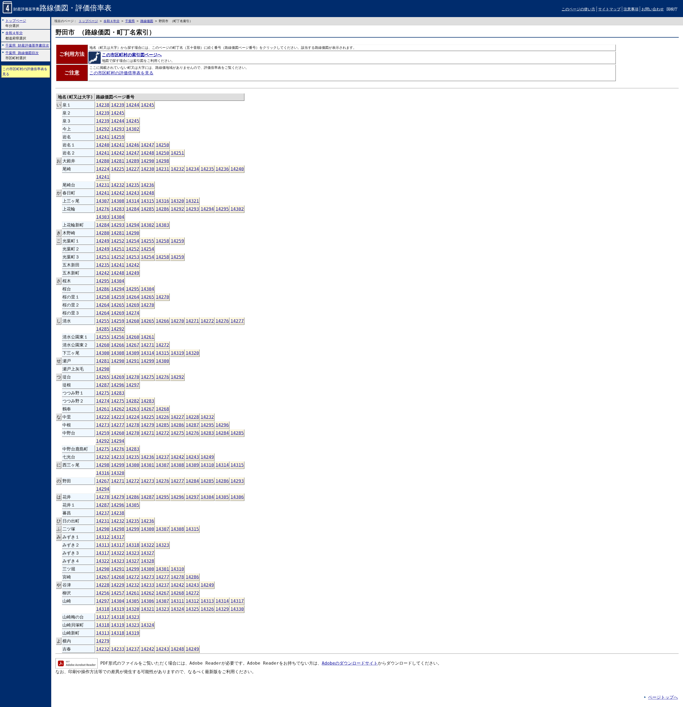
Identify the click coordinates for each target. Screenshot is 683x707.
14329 (222, 609)
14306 (237, 497)
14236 (222, 168)
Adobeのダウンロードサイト (350, 663)
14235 (207, 168)
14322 (147, 545)
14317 (117, 537)
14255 (147, 240)
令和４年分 (112, 21)
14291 (132, 361)
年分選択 (15, 23)
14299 (147, 361)
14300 (102, 353)
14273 (102, 425)
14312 (102, 537)
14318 (132, 545)
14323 (162, 545)
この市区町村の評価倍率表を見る (24, 71)
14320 (177, 200)
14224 (102, 168)
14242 (117, 152)
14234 (192, 168)
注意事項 (631, 9)
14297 (132, 385)
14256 (117, 336)
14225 (117, 168)
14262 (117, 409)
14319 (177, 353)
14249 (102, 240)
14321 (192, 200)
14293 (117, 128)
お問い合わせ (652, 9)
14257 (117, 593)
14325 (192, 609)
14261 (147, 336)
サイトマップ (609, 9)
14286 (162, 208)
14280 (102, 160)
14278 (132, 425)
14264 (132, 296)
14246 (132, 144)
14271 (192, 320)
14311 (177, 601)
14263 (132, 409)
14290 (147, 160)
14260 (132, 320)
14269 (132, 304)
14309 (132, 353)
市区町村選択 (22, 55)
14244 (132, 104)
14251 (177, 152)
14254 (132, 240)
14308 (117, 200)
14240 (102, 144)
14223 (117, 417)
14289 (132, 160)
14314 (132, 200)
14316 (162, 200)
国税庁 (672, 9)
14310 (207, 465)
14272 (207, 320)
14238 (102, 104)
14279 (147, 425)
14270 (162, 296)
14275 (147, 377)
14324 (177, 609)
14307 (102, 200)
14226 (162, 417)
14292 (102, 128)
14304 (117, 216)
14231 (162, 168)
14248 (147, 152)
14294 (207, 208)
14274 (132, 312)
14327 (147, 553)
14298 (162, 160)
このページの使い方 (578, 9)
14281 (117, 160)
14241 (102, 136)
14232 (177, 168)
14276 (102, 208)
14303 (102, 216)
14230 (147, 168)
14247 (147, 144)
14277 (237, 320)
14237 (162, 457)
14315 (147, 200)
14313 (102, 545)
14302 (132, 128)
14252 (117, 240)
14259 (117, 136)
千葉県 (130, 21)
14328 (147, 561)
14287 (102, 385)
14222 (102, 417)
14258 (162, 240)
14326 (207, 609)
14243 (132, 192)
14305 (222, 497)
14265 (147, 296)
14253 (132, 256)
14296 (117, 385)
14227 (132, 168)
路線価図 (146, 21)
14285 (147, 208)
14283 (117, 208)
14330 (237, 609)
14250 (162, 144)
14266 (162, 320)
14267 (132, 344)
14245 (147, 104)
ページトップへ (663, 697)
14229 (117, 585)
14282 (132, 401)
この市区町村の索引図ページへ (132, 55)
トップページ (88, 21)
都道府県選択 (15, 35)
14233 (117, 457)
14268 (162, 409)
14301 (147, 465)
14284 (132, 208)
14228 (192, 417)
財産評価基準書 (62, 9)
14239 (117, 104)
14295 (222, 208)
